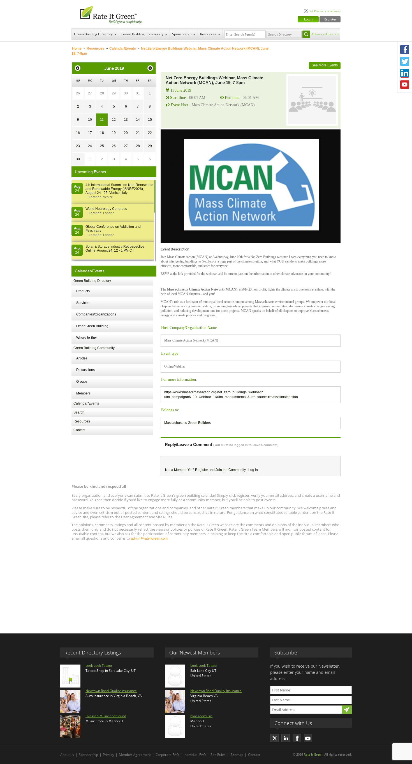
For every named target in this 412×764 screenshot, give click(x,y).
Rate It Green (313, 754)
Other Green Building (92, 326)
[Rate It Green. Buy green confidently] (107, 14)
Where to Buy (86, 338)
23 (78, 146)
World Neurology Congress (106, 209)
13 (126, 120)
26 (78, 93)
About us (67, 754)
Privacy (108, 754)
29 (114, 93)
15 (150, 120)
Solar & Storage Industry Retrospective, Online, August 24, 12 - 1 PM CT (115, 248)
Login (308, 19)
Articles (81, 358)
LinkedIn (404, 73)
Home (77, 48)
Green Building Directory (93, 34)
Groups (81, 382)
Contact (79, 430)
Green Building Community (142, 34)
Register (330, 19)
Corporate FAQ (167, 754)
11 (102, 120)
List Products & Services (325, 11)
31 (138, 93)
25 (102, 146)
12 (114, 120)
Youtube (404, 84)
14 (138, 120)
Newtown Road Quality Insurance (111, 690)
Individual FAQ (195, 754)
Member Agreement (135, 754)
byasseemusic (201, 716)
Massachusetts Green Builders (187, 423)
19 (114, 133)
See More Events (325, 65)
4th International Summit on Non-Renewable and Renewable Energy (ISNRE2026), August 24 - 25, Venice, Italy (119, 189)
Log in (253, 470)
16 (78, 133)
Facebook (404, 49)
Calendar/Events (122, 48)
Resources (208, 34)
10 (90, 120)
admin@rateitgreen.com (149, 538)
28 (102, 93)
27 (90, 93)
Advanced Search (325, 34)
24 (90, 146)
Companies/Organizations (96, 314)
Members (83, 393)
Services (82, 303)
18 (102, 133)
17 (90, 133)
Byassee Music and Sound (105, 716)
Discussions (85, 370)
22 (150, 133)
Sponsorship (181, 34)
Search (78, 412)
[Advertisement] (206, 584)
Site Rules (218, 754)
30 (126, 93)
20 (126, 133)
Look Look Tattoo (98, 665)
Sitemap (236, 754)
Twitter (404, 61)
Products (83, 291)
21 (138, 133)
